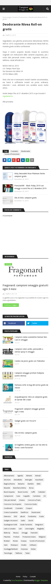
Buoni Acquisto (9, 492)
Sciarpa (23, 541)
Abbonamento (9, 476)
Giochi (30, 521)
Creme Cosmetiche (11, 512)
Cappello (26, 496)
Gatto (23, 521)
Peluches (7, 537)
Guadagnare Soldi (10, 525)
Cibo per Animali (10, 500)
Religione (42, 537)
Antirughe (28, 480)
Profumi (16, 537)
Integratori (39, 525)
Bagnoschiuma (9, 484)
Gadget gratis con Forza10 (25, 421)
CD (45, 496)
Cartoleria (36, 496)
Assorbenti (39, 480)
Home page (7, 17)
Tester (27, 553)
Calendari (41, 492)
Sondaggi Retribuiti (11, 549)
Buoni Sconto (23, 492)
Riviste (15, 541)
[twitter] (37, 323)
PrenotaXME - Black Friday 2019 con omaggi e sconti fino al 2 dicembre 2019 (30, 187)
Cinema (22, 500)
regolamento (8, 96)
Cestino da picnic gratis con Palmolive (30, 361)
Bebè (38, 484)
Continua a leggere (11, 305)
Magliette (40, 529)
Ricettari (7, 541)
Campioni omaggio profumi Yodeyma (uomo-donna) (29, 374)
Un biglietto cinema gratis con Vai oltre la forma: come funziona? (31, 446)
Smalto (23, 545)
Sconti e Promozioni (19, 17)
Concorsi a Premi (34, 500)
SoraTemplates (16, 580)
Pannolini (34, 533)
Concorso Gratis (31, 504)
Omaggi (24, 533)
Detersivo (7, 516)
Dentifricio (24, 512)
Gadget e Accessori (11, 521)
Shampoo (14, 545)
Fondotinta (32, 516)
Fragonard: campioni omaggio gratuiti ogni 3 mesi (25, 287)
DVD (15, 516)
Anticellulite (18, 480)
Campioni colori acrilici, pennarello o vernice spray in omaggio (29, 350)
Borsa (31, 488)
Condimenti (8, 508)
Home (18, 577)
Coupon (29, 508)
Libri (20, 529)
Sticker (33, 549)
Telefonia (18, 553)
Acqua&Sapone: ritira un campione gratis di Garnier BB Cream (31, 398)
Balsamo (21, 484)
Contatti (33, 577)
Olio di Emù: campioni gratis (25, 198)
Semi (5, 545)
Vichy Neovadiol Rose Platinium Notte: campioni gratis (29, 174)
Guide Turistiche (26, 525)
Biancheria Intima (19, 488)
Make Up (7, 533)
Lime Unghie (29, 529)
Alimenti (29, 476)
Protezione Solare (29, 537)
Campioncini (8, 496)
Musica (15, 533)
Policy (25, 577)
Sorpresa (24, 549)
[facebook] (14, 323)
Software (33, 545)
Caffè (33, 492)
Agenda (20, 476)
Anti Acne (7, 480)
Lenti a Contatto (10, 529)
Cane (18, 496)
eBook (22, 516)
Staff (7, 35)
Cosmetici (14, 151)
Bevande (7, 488)
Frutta (41, 516)
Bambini (31, 484)
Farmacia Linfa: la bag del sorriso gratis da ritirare (31, 386)
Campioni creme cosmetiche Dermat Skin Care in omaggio (31, 338)
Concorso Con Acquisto (12, 504)
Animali (38, 476)
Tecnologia (8, 553)
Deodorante (25, 151)
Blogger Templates (41, 580)
